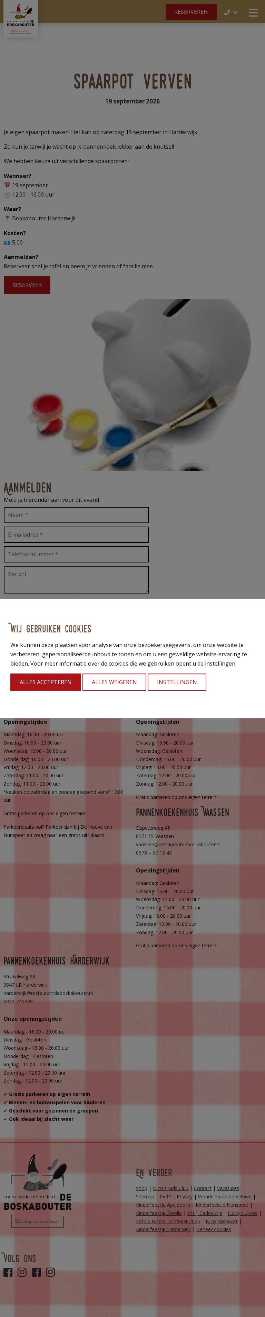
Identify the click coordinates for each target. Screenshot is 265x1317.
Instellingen (177, 682)
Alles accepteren (46, 682)
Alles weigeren (114, 682)
